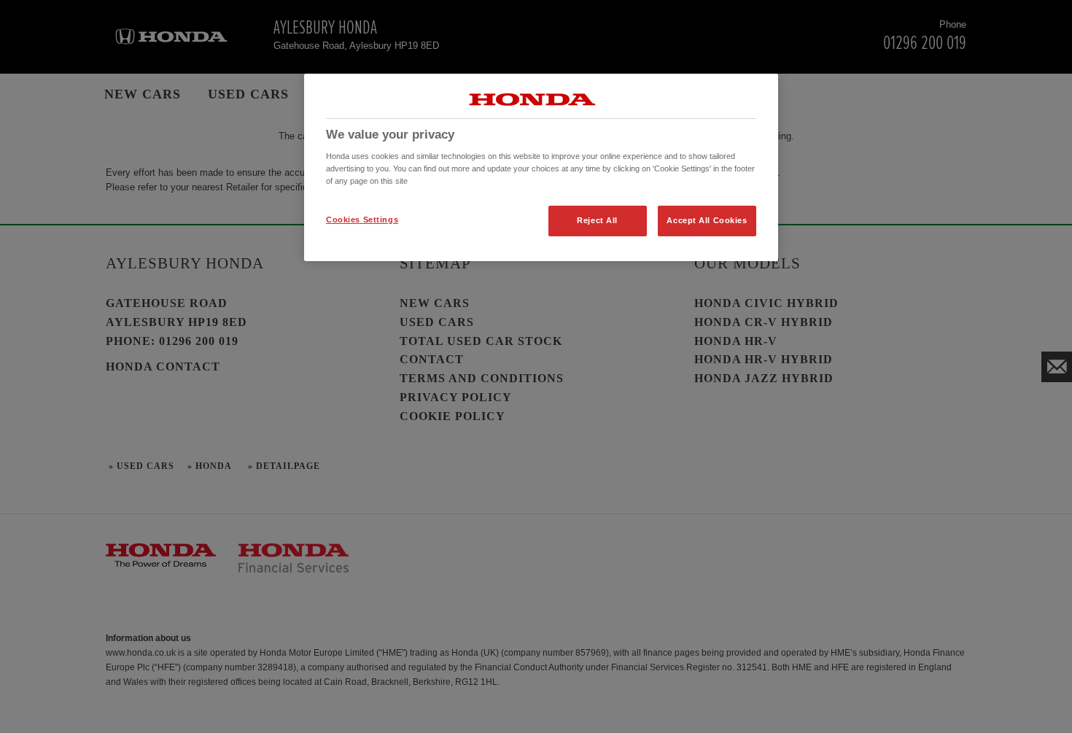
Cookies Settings (362, 219)
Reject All (597, 220)
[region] (541, 168)
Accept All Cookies (707, 220)
